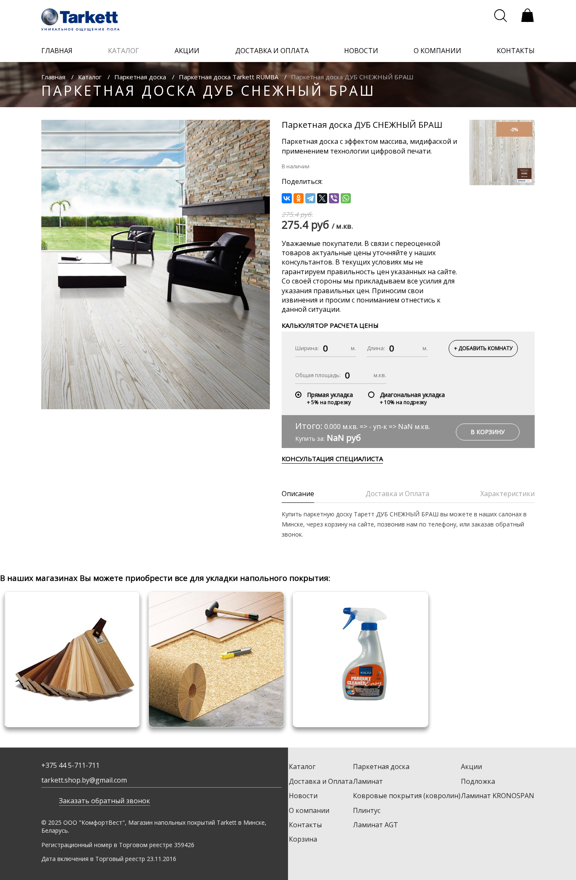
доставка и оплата (272, 50)
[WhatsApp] (346, 198)
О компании (309, 810)
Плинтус (366, 810)
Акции (471, 766)
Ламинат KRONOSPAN (497, 795)
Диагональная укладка (412, 395)
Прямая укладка (330, 395)
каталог (123, 50)
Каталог (90, 77)
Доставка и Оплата (321, 781)
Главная (53, 77)
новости (361, 50)
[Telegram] (310, 198)
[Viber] (334, 198)
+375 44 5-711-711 (70, 765)
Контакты (305, 824)
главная (57, 50)
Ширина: (307, 348)
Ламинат (368, 781)
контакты (516, 50)
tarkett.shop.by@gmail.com (84, 780)
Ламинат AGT (375, 824)
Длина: (376, 348)
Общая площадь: (318, 375)
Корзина (303, 839)
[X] (322, 198)
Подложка (478, 781)
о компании (437, 50)
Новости (303, 795)
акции (187, 50)
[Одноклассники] (298, 198)
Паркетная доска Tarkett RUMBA (228, 77)
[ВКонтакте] (287, 198)
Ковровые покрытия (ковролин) (406, 795)
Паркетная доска (140, 77)
